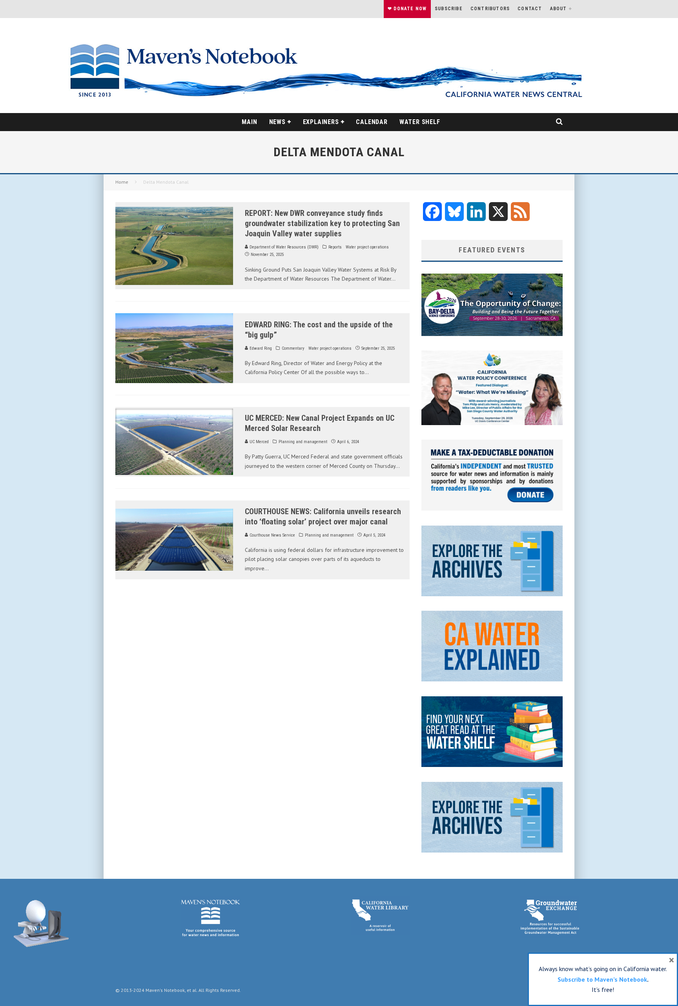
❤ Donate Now (407, 8)
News (277, 122)
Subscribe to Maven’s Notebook (602, 979)
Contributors (490, 8)
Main (249, 122)
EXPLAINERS (321, 122)
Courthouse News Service (271, 535)
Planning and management (303, 441)
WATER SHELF (419, 122)
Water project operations (367, 247)
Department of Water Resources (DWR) (283, 247)
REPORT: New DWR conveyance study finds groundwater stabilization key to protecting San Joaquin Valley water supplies (322, 223)
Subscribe (449, 8)
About (558, 8)
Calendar (371, 122)
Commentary (293, 348)
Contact (530, 8)
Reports (335, 247)
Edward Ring (260, 348)
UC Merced (258, 441)
